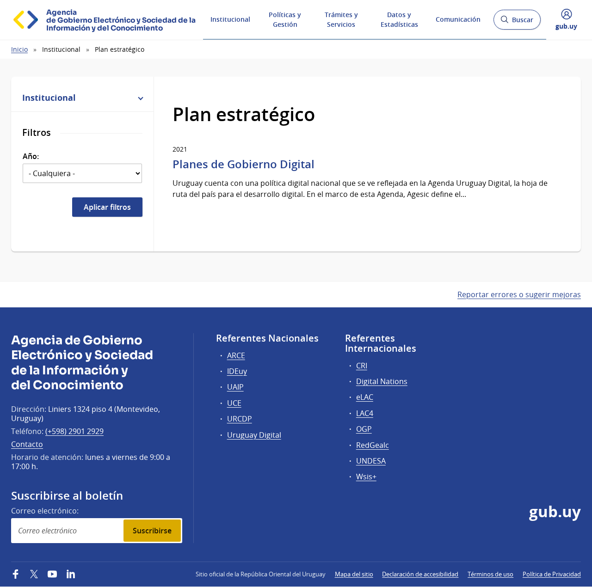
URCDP (239, 419)
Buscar (516, 22)
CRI (361, 366)
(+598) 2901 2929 (74, 431)
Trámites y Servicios (341, 19)
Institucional (230, 19)
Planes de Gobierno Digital (243, 164)
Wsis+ (366, 476)
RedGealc (372, 445)
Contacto (27, 444)
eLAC (364, 397)
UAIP (235, 387)
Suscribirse (152, 531)
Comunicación (458, 19)
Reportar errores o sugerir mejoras (519, 294)
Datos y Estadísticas (399, 19)
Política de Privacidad (552, 574)
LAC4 (364, 413)
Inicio (19, 49)
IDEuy (237, 371)
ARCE (236, 355)
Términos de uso (490, 574)
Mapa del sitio (354, 574)
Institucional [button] (49, 98)
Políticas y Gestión (285, 19)
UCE (234, 403)
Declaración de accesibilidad (420, 574)
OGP (364, 429)
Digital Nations (381, 381)
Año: (31, 156)
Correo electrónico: (45, 511)
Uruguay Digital (254, 435)
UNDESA (371, 461)
